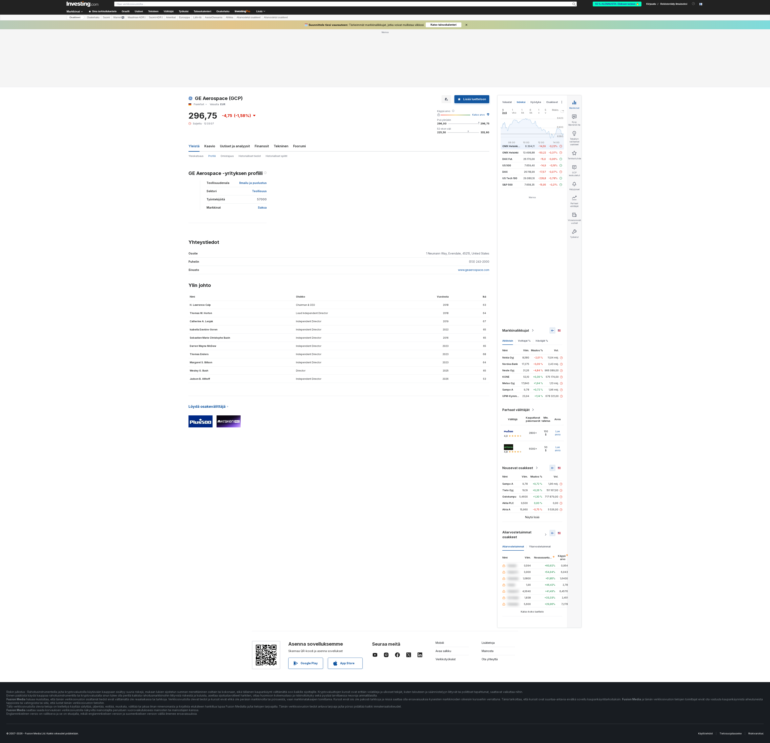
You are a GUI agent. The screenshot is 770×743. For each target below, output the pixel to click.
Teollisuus (259, 191)
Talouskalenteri (202, 11)
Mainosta (487, 651)
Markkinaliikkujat (515, 330)
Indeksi (521, 102)
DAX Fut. (507, 159)
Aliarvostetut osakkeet (248, 17)
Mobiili (440, 642)
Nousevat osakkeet (517, 468)
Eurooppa (184, 17)
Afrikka (229, 17)
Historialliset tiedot (250, 155)
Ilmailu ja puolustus (253, 183)
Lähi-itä (197, 17)
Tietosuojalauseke (730, 733)
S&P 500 (507, 184)
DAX (505, 171)
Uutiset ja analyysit (235, 146)
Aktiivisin (507, 340)
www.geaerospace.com (473, 270)
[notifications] (693, 4)
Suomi (106, 17)
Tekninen (281, 146)
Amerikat (171, 17)
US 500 (506, 165)
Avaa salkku (443, 651)
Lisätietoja (488, 642)
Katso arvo (478, 114)
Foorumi (299, 146)
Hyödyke (535, 102)
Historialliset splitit (276, 155)
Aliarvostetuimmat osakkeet (516, 534)
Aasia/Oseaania (213, 17)
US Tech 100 (509, 178)
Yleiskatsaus (196, 155)
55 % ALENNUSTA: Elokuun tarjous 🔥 (617, 4)
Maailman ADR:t (136, 17)
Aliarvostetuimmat (513, 546)
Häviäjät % (542, 340)
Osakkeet (74, 17)
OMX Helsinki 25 (512, 146)
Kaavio (209, 146)
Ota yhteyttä (490, 659)
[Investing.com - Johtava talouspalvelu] (82, 4)
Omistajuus (227, 155)
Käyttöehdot (705, 733)
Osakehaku (222, 11)
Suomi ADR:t (156, 17)
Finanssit (262, 146)
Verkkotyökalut (446, 659)
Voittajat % (524, 340)
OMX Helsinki (510, 152)
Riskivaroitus (755, 733)
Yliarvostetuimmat (540, 546)
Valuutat (507, 102)
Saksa (262, 207)
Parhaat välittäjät (516, 410)
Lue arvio (558, 433)
